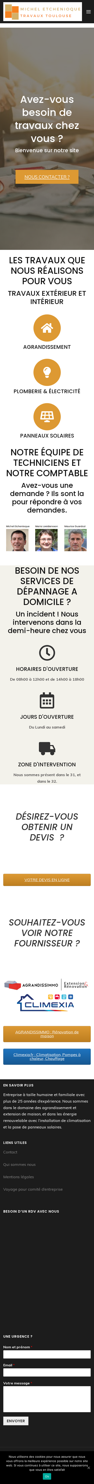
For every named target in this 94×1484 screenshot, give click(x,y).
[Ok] (88, 1468)
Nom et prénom (17, 1347)
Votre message (17, 1383)
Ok (47, 1476)
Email (9, 1365)
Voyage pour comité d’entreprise (33, 1189)
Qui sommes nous (20, 1164)
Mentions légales (18, 1176)
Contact (10, 1152)
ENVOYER (16, 1421)
